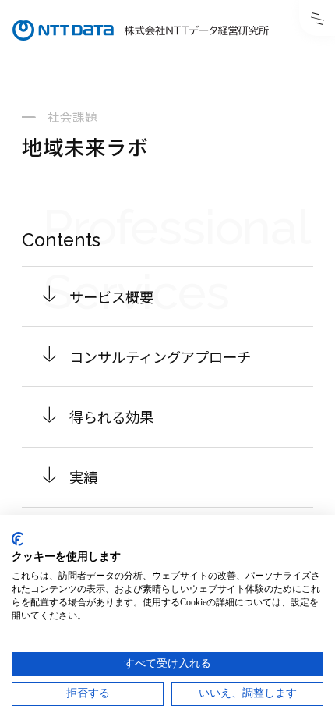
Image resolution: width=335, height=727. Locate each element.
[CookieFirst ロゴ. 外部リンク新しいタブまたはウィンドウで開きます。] (17, 539)
